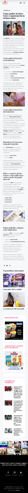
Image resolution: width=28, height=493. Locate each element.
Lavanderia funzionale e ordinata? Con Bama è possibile (18, 432)
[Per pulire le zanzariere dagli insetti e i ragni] (10, 451)
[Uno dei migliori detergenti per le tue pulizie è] (10, 444)
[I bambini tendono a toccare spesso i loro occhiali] (24, 444)
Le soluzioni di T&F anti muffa (13, 309)
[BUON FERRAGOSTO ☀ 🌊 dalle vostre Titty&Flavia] (17, 451)
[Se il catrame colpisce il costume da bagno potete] (24, 451)
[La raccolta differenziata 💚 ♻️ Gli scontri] (3, 451)
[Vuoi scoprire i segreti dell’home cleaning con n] (3, 444)
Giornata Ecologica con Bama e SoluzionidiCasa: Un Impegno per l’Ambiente (18, 420)
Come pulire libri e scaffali (12, 289)
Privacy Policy (8, 487)
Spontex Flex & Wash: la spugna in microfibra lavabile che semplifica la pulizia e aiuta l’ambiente (18, 392)
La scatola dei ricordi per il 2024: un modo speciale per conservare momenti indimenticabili (18, 406)
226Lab (18, 490)
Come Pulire (6, 10)
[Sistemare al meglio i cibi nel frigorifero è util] (17, 444)
